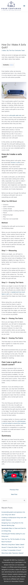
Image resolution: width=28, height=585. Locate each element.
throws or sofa (15, 162)
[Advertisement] (14, 27)
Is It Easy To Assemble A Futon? (11, 550)
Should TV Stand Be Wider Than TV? (13, 547)
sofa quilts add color (15, 115)
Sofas (4, 50)
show (11, 64)
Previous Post (14, 489)
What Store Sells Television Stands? (12, 553)
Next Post (14, 494)
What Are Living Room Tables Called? (13, 544)
